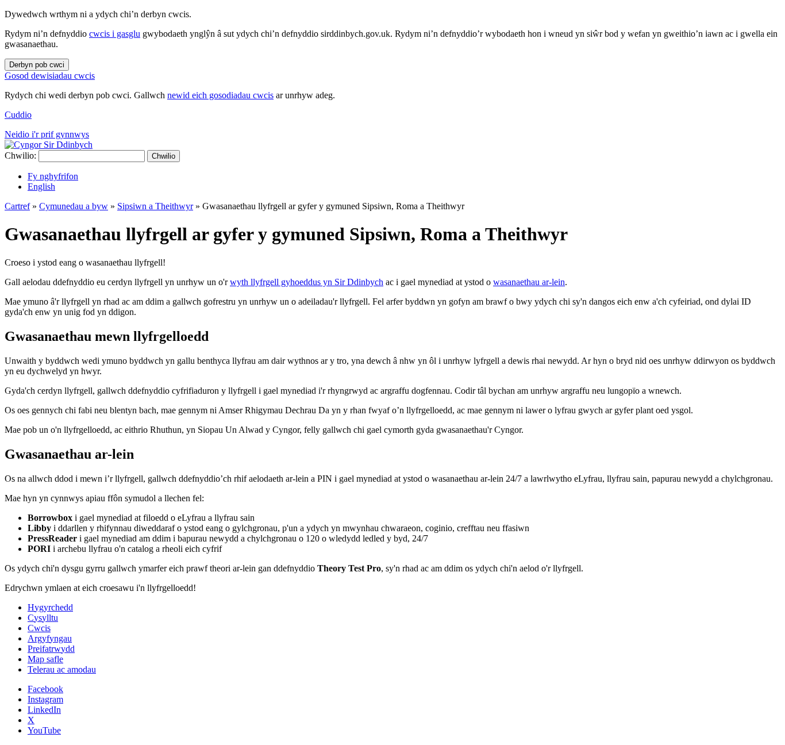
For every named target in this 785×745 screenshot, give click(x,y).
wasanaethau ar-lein (529, 282)
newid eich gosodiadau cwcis (220, 95)
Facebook (45, 689)
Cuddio (18, 115)
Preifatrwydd (51, 649)
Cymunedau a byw (73, 206)
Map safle (45, 659)
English (41, 186)
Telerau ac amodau (62, 669)
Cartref (17, 206)
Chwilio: (20, 155)
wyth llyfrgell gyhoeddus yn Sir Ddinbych (306, 282)
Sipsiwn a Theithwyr (155, 206)
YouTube (44, 730)
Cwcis (39, 628)
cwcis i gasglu (114, 34)
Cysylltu (43, 618)
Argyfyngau (50, 638)
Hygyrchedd (50, 607)
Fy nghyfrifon (53, 176)
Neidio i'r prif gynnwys (47, 134)
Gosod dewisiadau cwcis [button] (50, 75)
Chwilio (163, 156)
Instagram (45, 699)
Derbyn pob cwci (36, 64)
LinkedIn (44, 710)
